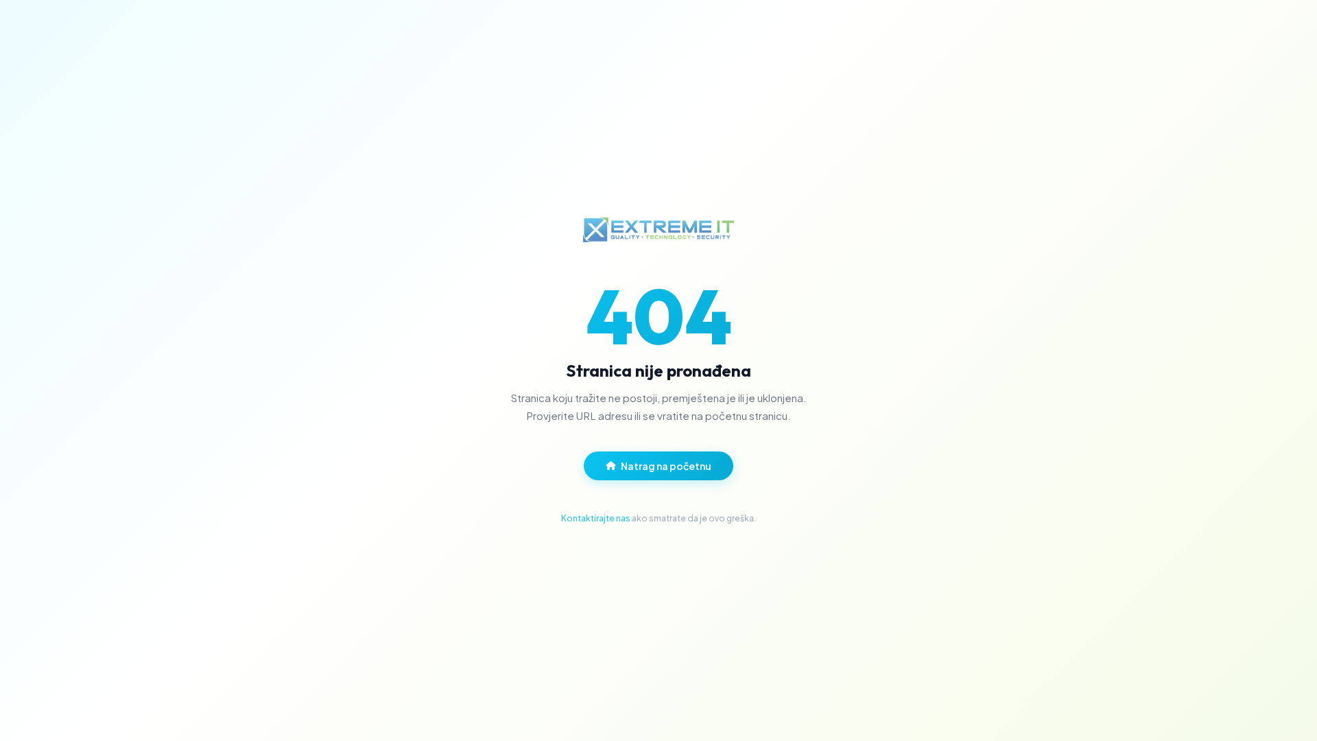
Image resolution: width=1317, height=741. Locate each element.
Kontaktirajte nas (595, 518)
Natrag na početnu (666, 466)
